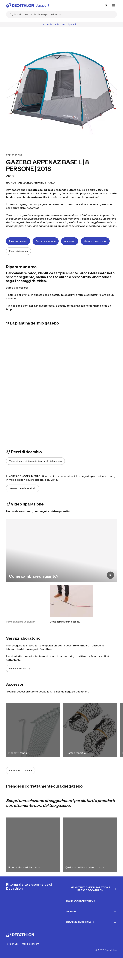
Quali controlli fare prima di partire (85, 867)
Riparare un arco (18, 241)
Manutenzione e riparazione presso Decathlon (90, 889)
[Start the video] (110, 575)
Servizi (71, 911)
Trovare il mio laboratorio (22, 488)
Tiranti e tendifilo (75, 752)
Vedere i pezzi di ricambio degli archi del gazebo (35, 461)
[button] (27, 604)
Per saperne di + (17, 668)
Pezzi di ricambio (18, 251)
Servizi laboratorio (46, 241)
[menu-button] (113, 5)
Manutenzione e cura (95, 241)
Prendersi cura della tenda (24, 867)
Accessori (69, 241)
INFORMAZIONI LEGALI (80, 922)
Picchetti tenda (17, 752)
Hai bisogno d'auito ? (80, 900)
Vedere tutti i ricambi (20, 770)
